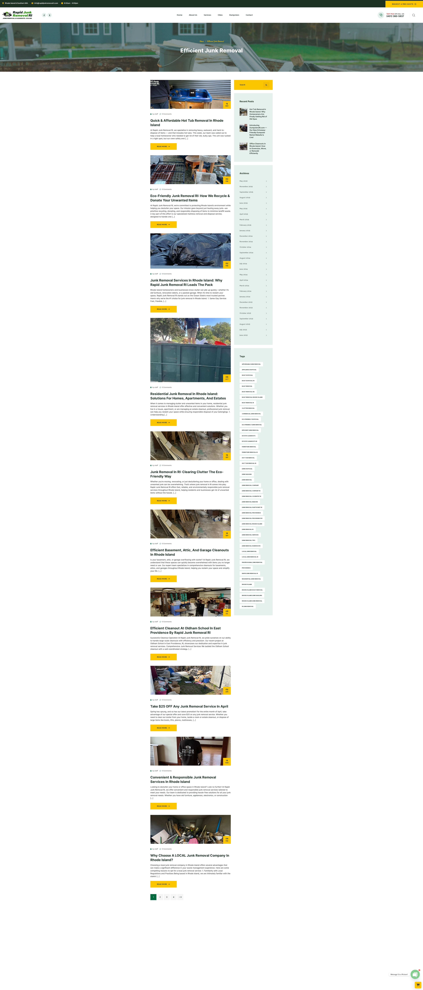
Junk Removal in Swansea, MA (224, 970)
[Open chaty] (415, 974)
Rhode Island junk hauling (252, 595)
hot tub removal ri (249, 463)
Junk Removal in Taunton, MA (224, 966)
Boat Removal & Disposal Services (195, 970)
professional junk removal (252, 562)
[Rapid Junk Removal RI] (16, 15)
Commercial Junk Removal (192, 941)
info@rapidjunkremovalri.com (46, 3)
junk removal (247, 480)
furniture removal (249, 447)
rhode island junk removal (252, 601)
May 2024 (243, 274)
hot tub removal (248, 458)
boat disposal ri (248, 381)
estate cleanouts (248, 436)
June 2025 (244, 203)
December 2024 (246, 236)
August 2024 (245, 258)
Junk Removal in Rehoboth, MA (225, 963)
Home (201, 41)
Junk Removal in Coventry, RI (224, 948)
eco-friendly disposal (250, 419)
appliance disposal (249, 370)
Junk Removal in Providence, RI (225, 937)
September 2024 (246, 252)
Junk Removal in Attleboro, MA (224, 959)
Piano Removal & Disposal (192, 959)
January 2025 (245, 230)
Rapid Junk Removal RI (250, 573)
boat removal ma (248, 392)
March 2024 (244, 285)
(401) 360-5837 (395, 16)
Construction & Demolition (192, 966)
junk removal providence (251, 513)
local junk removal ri (250, 557)
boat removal (247, 386)
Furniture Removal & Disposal (193, 945)
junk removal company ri (251, 491)
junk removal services (250, 535)
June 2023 (244, 335)
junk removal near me (250, 502)
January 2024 (245, 296)
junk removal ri (247, 529)
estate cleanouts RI (249, 441)
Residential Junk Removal (191, 937)
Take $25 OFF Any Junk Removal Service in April (189, 706)
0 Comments (167, 114)
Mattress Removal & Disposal (193, 948)
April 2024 (244, 280)
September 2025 (246, 192)
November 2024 (246, 241)
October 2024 (245, 247)
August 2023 (245, 324)
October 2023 (245, 313)
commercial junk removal (251, 414)
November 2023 (246, 307)
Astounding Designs (223, 988)
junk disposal (247, 469)
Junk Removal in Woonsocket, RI (225, 955)
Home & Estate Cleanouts (192, 952)
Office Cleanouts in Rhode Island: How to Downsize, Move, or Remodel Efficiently (258, 148)
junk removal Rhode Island (252, 524)
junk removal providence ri (252, 518)
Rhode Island (247, 584)
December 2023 (246, 302)
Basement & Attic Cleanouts (193, 955)
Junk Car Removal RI (189, 974)
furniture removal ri (250, 452)
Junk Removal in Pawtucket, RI (224, 941)
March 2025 (244, 219)
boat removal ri (248, 403)
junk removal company (250, 485)
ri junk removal (247, 606)
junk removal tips (248, 540)
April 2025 (244, 214)
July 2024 (243, 263)
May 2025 (243, 208)
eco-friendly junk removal (252, 425)
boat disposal (247, 375)
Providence (246, 568)
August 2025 (245, 197)
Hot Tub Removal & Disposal (193, 963)
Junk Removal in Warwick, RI (223, 945)
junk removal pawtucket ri (252, 507)
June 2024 (244, 269)
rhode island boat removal (252, 590)
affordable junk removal (251, 364)
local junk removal (249, 551)
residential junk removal (251, 579)
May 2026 (244, 181)
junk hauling (247, 474)
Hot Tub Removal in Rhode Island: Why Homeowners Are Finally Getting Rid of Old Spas (258, 114)
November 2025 (246, 186)
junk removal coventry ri (251, 496)
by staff (155, 114)
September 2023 (246, 318)
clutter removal (248, 408)
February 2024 (245, 291)
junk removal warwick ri (251, 546)
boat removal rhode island (252, 397)
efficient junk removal (215, 41)
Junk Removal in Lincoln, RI (223, 952)
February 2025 (245, 225)
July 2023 (243, 329)
